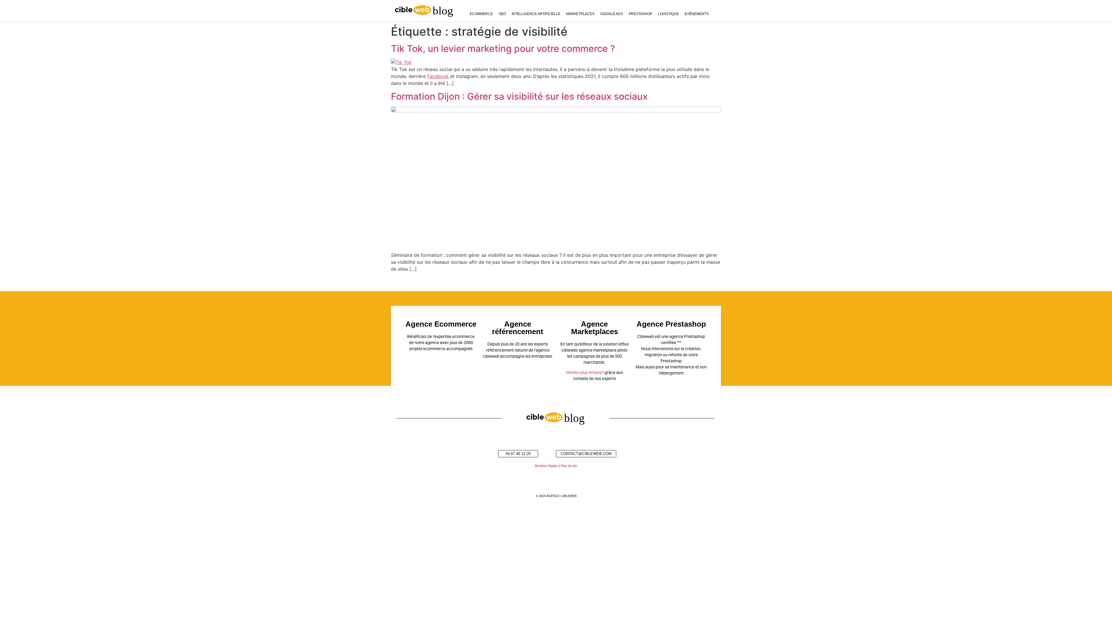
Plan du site (569, 465)
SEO (502, 14)
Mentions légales (546, 465)
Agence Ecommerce (440, 324)
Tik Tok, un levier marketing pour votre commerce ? (503, 48)
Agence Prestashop (671, 324)
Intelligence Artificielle (536, 14)
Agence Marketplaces (594, 328)
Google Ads (611, 14)
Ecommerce (481, 14)
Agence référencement (517, 328)
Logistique (668, 14)
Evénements (697, 14)
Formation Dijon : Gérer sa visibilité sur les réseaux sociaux (519, 96)
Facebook (438, 76)
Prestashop (640, 14)
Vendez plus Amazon (585, 372)
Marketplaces (580, 14)
